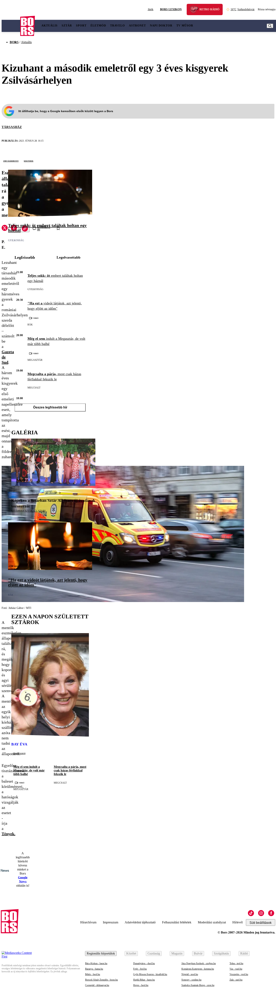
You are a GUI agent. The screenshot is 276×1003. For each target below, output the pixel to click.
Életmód (98, 25)
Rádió (244, 953)
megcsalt (33, 387)
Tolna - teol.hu (236, 963)
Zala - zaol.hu (236, 979)
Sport (81, 25)
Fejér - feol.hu (140, 968)
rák (30, 324)
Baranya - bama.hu (94, 968)
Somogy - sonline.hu (191, 979)
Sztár (67, 25)
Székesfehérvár (243, 9)
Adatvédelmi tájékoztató (140, 922)
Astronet (137, 25)
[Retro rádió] (195, 10)
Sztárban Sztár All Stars (28, 510)
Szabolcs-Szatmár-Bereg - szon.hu (197, 985)
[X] (5, 228)
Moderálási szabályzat (212, 922)
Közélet (131, 953)
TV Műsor (184, 25)
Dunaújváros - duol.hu (144, 963)
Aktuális (49, 25)
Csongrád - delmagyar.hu (97, 985)
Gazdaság (153, 953)
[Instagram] (261, 913)
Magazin (176, 953)
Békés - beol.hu (92, 974)
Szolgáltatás (221, 953)
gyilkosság (16, 240)
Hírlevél (237, 922)
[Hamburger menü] (11, 26)
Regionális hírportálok (101, 953)
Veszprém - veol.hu (239, 974)
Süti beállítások (261, 922)
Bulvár (198, 953)
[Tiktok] (251, 913)
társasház (12, 127)
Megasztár (34, 360)
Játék (150, 9)
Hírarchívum (88, 922)
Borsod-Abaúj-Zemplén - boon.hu (101, 979)
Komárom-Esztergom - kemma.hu (197, 968)
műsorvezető (19, 753)
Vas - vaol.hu (236, 968)
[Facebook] (271, 913)
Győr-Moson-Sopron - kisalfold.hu (150, 974)
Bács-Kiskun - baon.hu (96, 963)
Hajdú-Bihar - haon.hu (144, 979)
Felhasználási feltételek (176, 922)
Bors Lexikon (171, 9)
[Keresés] (270, 26)
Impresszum (110, 922)
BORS (14, 42)
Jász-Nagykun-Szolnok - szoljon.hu (198, 963)
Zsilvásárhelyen (11, 160)
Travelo (117, 25)
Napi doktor (161, 25)
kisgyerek (28, 160)
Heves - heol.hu (140, 985)
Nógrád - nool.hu (189, 974)
